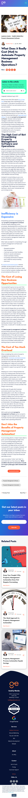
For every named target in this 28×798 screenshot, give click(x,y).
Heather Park (9, 43)
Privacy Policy (11, 792)
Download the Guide (14, 471)
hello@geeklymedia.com (14, 700)
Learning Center (6, 36)
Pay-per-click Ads (14, 735)
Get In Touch (14, 764)
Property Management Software (10, 38)
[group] (14, 91)
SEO (14, 738)
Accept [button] (14, 795)
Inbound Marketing (14, 733)
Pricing (14, 767)
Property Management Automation (11, 485)
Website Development (14, 741)
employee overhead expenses (17, 358)
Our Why (14, 754)
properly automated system (10, 264)
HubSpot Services (14, 730)
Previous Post (6, 493)
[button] (4, 90)
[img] (21, 91)
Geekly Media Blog (17, 36)
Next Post (23, 493)
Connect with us (18, 2)
